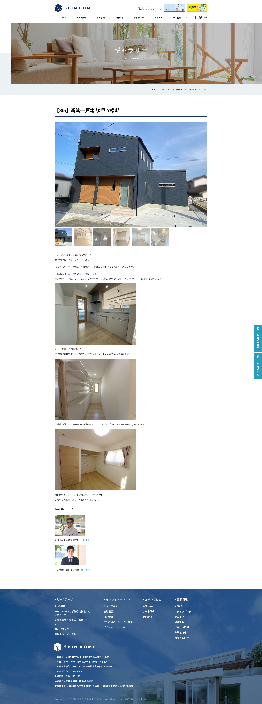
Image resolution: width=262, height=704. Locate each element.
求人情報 (108, 617)
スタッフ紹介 (111, 606)
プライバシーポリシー (116, 627)
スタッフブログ (183, 611)
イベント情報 (182, 627)
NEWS (178, 606)
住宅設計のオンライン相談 (118, 622)
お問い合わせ (150, 606)
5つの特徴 (60, 606)
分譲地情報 (181, 632)
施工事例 (179, 617)
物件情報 (179, 622)
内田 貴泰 (85, 570)
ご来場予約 (149, 611)
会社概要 (108, 611)
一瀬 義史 (85, 540)
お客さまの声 (182, 638)
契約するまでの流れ (65, 634)
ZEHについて (62, 629)
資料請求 (147, 617)
